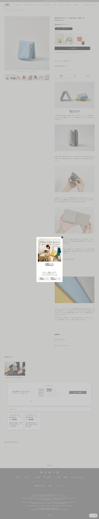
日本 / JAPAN (42, 278)
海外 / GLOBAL (53, 278)
